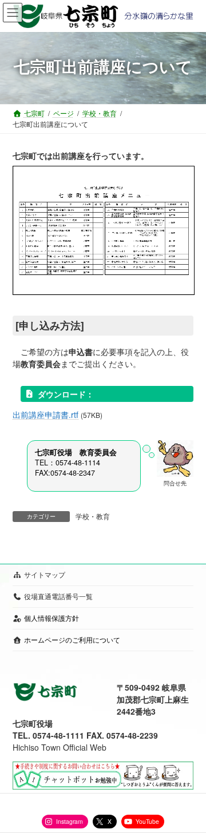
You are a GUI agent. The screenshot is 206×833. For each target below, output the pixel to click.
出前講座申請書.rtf (45, 414)
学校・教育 (93, 516)
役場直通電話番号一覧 (58, 596)
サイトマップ (44, 574)
